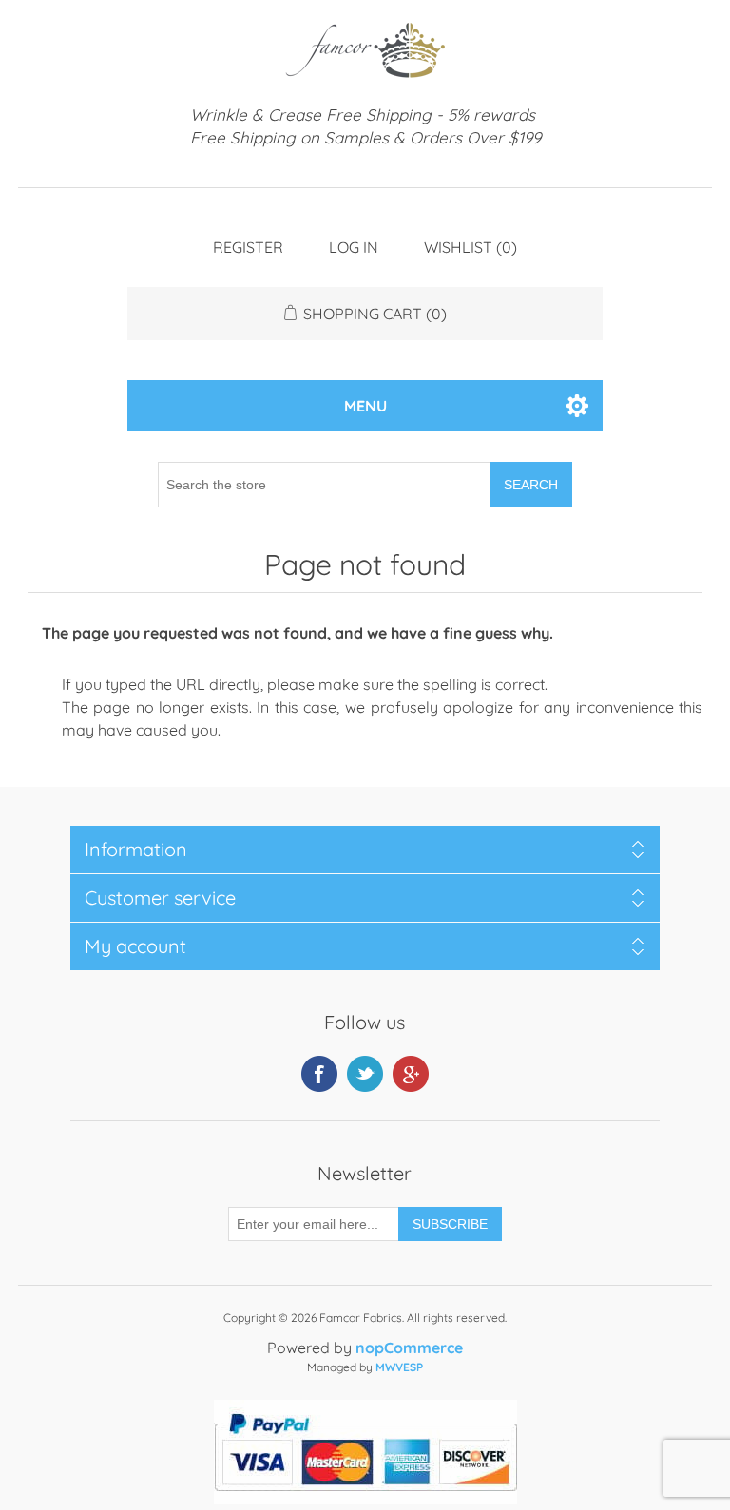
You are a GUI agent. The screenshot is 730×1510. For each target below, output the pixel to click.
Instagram (411, 1074)
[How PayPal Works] (365, 1498)
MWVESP (399, 1367)
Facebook (319, 1074)
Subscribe (450, 1224)
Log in (353, 247)
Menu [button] (365, 405)
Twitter (365, 1074)
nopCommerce (409, 1347)
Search (531, 484)
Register (248, 247)
